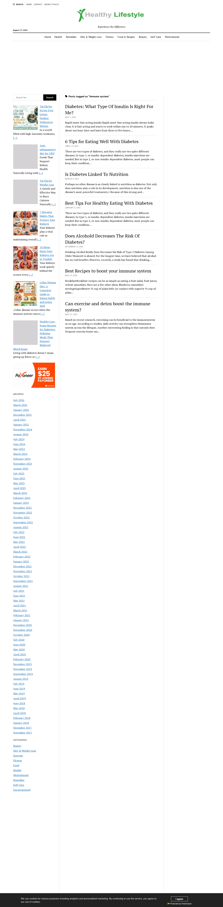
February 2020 (21, 659)
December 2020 (22, 625)
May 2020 (19, 649)
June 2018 (19, 703)
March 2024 (20, 454)
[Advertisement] (111, 66)
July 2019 (18, 684)
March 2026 (20, 405)
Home (29, 4)
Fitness (110, 36)
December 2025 (22, 415)
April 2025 (19, 419)
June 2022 (19, 537)
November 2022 (22, 512)
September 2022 (23, 522)
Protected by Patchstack (180, 904)
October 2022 (21, 517)
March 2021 (20, 610)
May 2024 (19, 449)
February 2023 (21, 498)
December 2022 (22, 507)
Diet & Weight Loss (91, 36)
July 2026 (18, 400)
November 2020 (22, 630)
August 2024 (20, 434)
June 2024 (19, 444)
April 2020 (19, 654)
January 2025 (21, 424)
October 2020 (21, 635)
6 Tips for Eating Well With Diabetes (101, 141)
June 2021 (19, 595)
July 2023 (18, 473)
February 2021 (21, 615)
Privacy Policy (51, 4)
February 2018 (21, 718)
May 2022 (19, 542)
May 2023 (19, 483)
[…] (15, 138)
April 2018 (19, 713)
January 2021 (21, 620)
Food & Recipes (126, 36)
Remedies (71, 36)
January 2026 (21, 410)
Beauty (143, 36)
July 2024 (18, 439)
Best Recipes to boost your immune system (108, 271)
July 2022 (18, 532)
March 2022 (20, 551)
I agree (179, 898)
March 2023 (20, 493)
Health (58, 36)
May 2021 (19, 600)
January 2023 (21, 503)
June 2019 (19, 688)
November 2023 (22, 463)
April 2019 (19, 698)
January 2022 (21, 561)
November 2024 (22, 429)
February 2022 (21, 556)
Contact (38, 4)
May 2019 (19, 693)
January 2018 (21, 723)
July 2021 (18, 591)
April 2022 (19, 547)
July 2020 (18, 640)
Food (16, 765)
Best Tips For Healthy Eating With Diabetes (109, 203)
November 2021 (22, 571)
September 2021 (23, 581)
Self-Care (156, 36)
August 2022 (20, 527)
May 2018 (19, 708)
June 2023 (19, 478)
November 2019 (22, 669)
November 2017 (22, 732)
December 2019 (22, 664)
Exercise (18, 755)
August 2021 (20, 586)
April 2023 (19, 488)
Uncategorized (21, 790)
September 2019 (23, 674)
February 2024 (21, 459)
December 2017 (22, 728)
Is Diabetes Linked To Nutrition (96, 174)
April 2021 (19, 605)
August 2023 (20, 468)
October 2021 (21, 576)
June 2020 (19, 644)
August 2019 (20, 679)
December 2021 (22, 566)
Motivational (172, 36)
